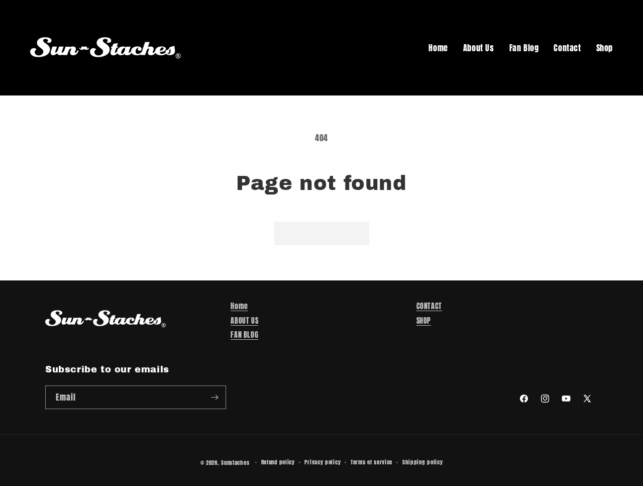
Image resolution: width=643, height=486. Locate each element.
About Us (478, 48)
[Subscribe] (214, 397)
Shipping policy (422, 462)
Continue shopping (321, 233)
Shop (604, 48)
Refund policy (278, 462)
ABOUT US (244, 321)
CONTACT (429, 306)
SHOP (423, 321)
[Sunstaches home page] (105, 48)
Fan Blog (524, 48)
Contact (567, 48)
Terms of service (371, 462)
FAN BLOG (244, 335)
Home (438, 48)
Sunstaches (235, 462)
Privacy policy (322, 462)
